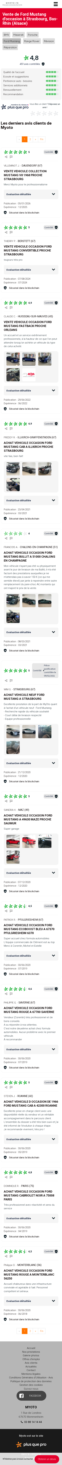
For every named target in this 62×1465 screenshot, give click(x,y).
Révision (49, 41)
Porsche (33, 34)
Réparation (10, 47)
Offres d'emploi (31, 1359)
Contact (31, 1370)
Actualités (31, 1366)
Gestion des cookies (31, 1384)
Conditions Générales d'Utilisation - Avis (31, 1377)
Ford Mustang (12, 41)
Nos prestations (31, 1351)
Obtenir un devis (47, 1459)
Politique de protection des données (31, 1381)
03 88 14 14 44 (33, 1422)
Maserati (18, 34)
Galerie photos (31, 1355)
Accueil (31, 1348)
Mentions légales (31, 1373)
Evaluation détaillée (18, 194)
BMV (6, 34)
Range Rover (32, 41)
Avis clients (31, 1362)
